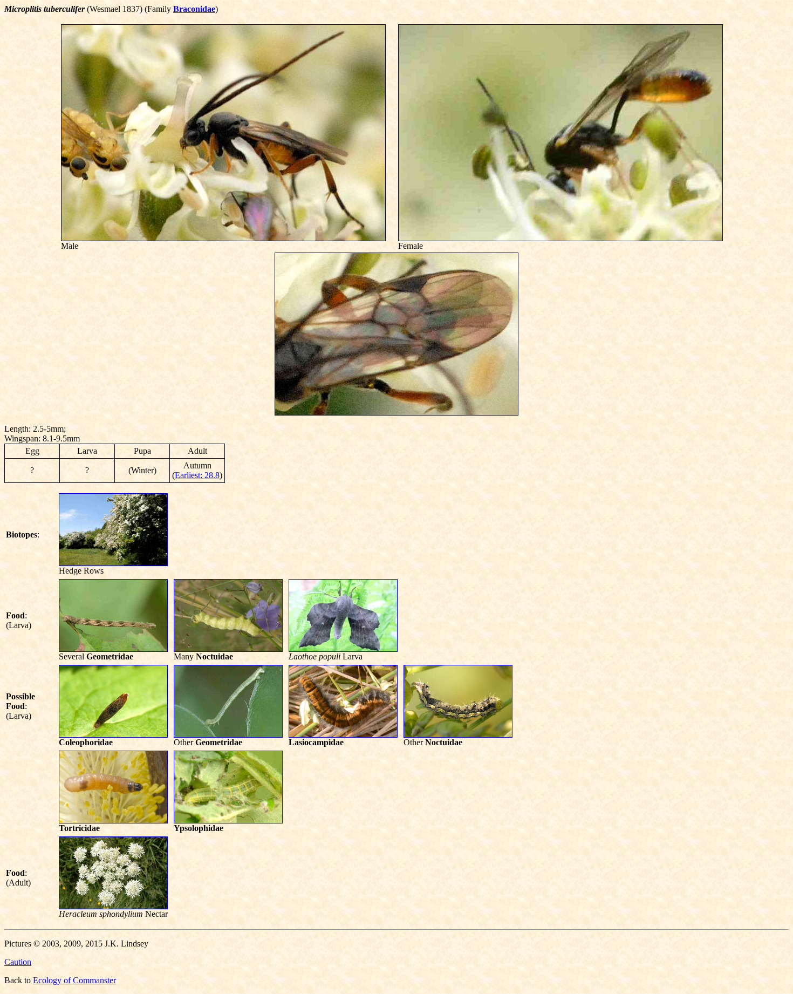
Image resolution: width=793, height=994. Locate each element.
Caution (17, 961)
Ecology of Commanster (74, 980)
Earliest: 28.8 (197, 475)
